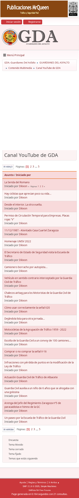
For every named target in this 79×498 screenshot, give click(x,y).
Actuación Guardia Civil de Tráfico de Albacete (31, 377)
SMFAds (32, 490)
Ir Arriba (8, 429)
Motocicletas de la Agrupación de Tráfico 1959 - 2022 (35, 329)
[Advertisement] (39, 112)
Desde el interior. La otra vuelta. (23, 204)
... (36, 166)
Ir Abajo (8, 166)
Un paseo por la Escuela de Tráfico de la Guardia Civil (34, 418)
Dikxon (23, 186)
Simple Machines (48, 486)
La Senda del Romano (17, 182)
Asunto (9, 175)
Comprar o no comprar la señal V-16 (25, 351)
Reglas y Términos (37, 482)
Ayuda (23, 482)
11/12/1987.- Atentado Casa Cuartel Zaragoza (31, 230)
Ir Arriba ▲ (54, 482)
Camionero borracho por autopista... (26, 267)
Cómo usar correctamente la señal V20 (27, 307)
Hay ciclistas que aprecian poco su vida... (27, 193)
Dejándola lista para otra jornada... (24, 318)
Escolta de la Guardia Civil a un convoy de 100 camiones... (37, 340)
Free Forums (45, 490)
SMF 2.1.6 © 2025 (31, 486)
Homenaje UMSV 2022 (17, 241)
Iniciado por (23, 175)
